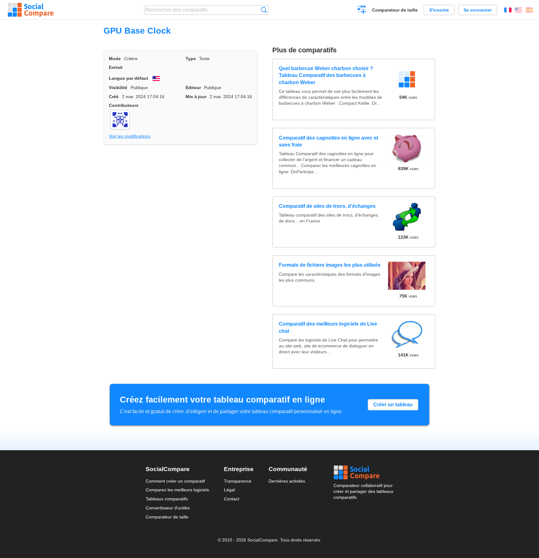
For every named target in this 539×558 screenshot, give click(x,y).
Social (363, 472)
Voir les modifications (129, 136)
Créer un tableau (393, 404)
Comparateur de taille (395, 9)
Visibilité (118, 87)
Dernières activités (287, 481)
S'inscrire (439, 9)
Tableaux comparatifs (167, 498)
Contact (231, 498)
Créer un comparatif (362, 10)
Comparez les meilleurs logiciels (177, 489)
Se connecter (478, 9)
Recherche (264, 10)
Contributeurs (123, 105)
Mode (115, 58)
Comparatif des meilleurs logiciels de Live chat (328, 327)
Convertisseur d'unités (168, 507)
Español (529, 9)
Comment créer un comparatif (175, 481)
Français (508, 9)
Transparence (237, 481)
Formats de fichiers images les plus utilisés (330, 265)
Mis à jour (196, 96)
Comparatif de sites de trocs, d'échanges (327, 206)
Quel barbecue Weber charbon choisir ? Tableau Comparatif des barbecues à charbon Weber (326, 75)
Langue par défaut (128, 78)
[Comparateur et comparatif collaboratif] (30, 10)
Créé (114, 96)
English (518, 9)
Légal (229, 489)
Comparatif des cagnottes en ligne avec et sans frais (328, 141)
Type (191, 58)
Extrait (116, 67)
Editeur (193, 87)
